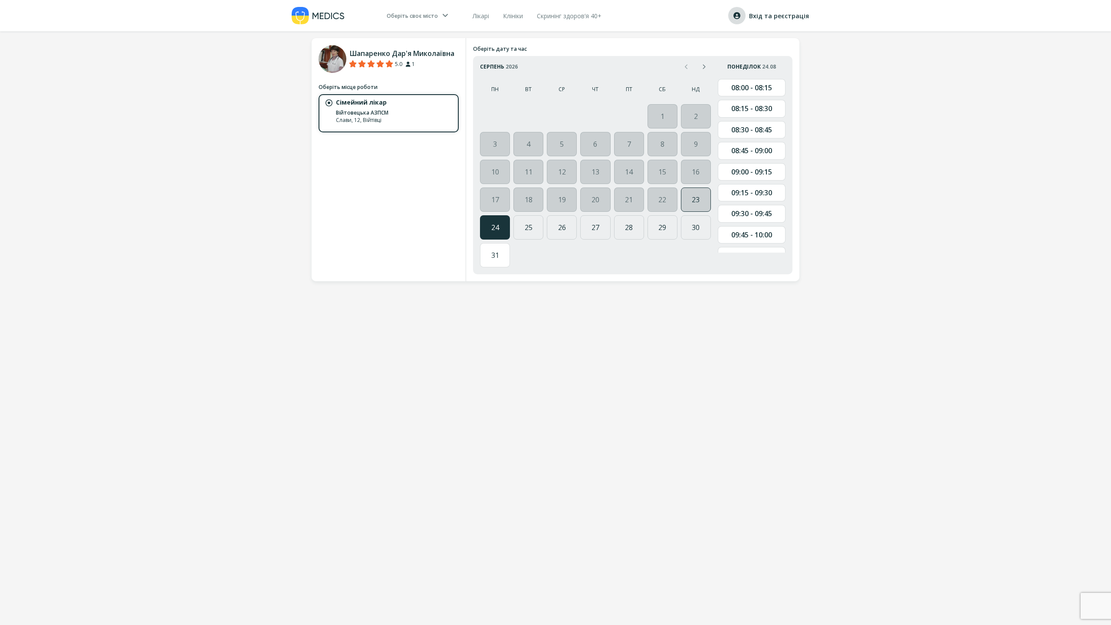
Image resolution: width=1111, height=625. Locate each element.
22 (662, 199)
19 (562, 199)
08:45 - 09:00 (751, 150)
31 (495, 255)
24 (495, 227)
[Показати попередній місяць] (687, 66)
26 (562, 227)
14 (629, 172)
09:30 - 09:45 (751, 213)
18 (528, 199)
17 (495, 199)
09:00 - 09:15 (751, 172)
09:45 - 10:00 (751, 235)
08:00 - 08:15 (751, 87)
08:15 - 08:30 (751, 108)
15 (662, 172)
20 (595, 199)
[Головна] (318, 15)
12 (562, 172)
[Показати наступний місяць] (704, 66)
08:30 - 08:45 (751, 130)
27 (595, 227)
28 (629, 227)
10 (495, 172)
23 (696, 199)
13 (595, 172)
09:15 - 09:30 (751, 192)
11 (528, 172)
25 (528, 227)
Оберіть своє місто (412, 16)
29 (662, 227)
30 (696, 227)
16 (696, 172)
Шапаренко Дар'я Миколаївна (402, 53)
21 (629, 199)
